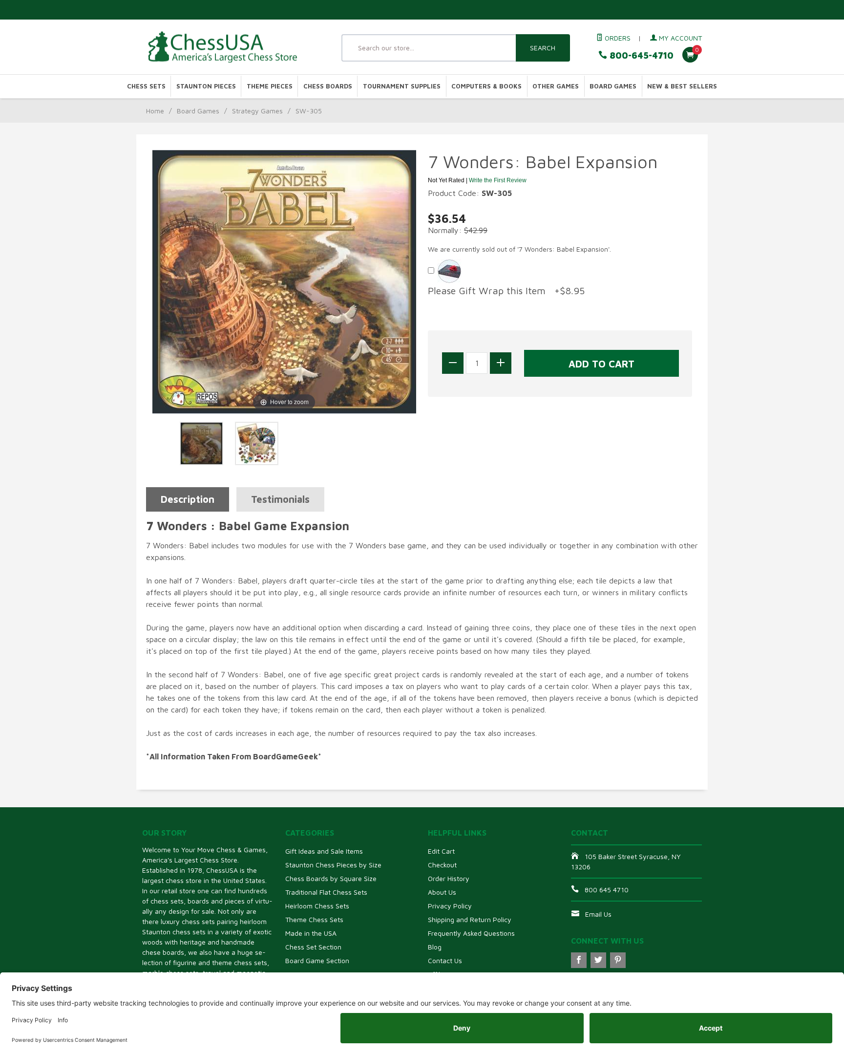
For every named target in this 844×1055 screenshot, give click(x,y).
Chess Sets (146, 86)
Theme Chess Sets (314, 919)
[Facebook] (579, 960)
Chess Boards (327, 86)
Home (155, 111)
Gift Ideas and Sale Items (324, 851)
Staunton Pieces (206, 86)
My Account (679, 38)
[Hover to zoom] (284, 281)
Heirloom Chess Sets (317, 906)
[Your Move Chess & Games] (231, 47)
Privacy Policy (450, 906)
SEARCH (542, 47)
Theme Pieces (270, 86)
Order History (448, 878)
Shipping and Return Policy (469, 919)
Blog (435, 947)
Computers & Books (486, 86)
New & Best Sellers (682, 86)
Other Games (555, 86)
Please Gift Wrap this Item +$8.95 (506, 290)
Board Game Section (317, 960)
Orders (617, 38)
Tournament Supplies (402, 86)
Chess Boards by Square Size (331, 878)
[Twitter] (598, 960)
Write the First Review (498, 180)
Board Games (613, 86)
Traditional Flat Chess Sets (326, 892)
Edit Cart (441, 851)
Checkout (442, 865)
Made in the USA (311, 933)
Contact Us (445, 960)
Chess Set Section (313, 947)
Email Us (598, 914)
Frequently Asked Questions (471, 933)
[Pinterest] (618, 960)
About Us (442, 892)
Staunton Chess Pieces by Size (333, 865)
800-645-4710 (640, 55)
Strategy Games (257, 111)
